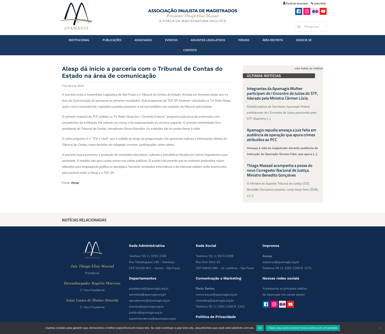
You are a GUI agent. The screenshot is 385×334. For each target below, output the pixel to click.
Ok (260, 327)
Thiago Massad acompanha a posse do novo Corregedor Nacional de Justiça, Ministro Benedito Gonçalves (279, 170)
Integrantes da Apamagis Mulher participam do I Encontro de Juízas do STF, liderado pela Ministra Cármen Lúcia (282, 93)
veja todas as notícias (309, 68)
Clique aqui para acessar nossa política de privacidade (303, 327)
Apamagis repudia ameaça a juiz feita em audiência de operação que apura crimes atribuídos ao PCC (281, 135)
